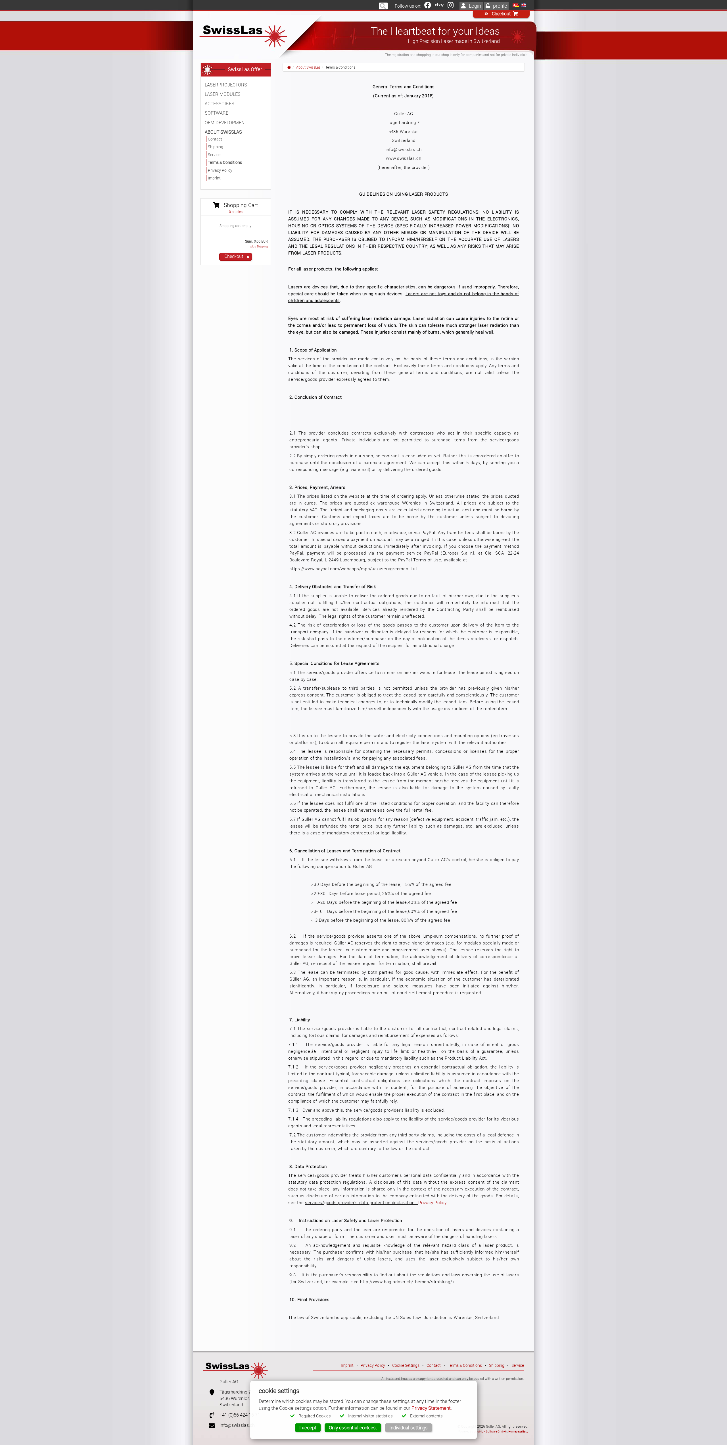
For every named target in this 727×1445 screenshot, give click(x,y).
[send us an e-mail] (209, 1425)
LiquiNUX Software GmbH (490, 1431)
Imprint (347, 1365)
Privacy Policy (432, 1202)
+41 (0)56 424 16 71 (240, 1415)
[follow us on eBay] (439, 6)
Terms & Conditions (465, 1365)
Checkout (500, 14)
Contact (434, 1365)
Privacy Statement (431, 1408)
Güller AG (229, 1382)
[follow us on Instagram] (451, 6)
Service (517, 1365)
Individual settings (408, 1427)
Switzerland (231, 1405)
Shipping (496, 1365)
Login (474, 5)
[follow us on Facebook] (427, 6)
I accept (307, 1427)
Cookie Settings (405, 1365)
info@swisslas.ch (237, 1425)
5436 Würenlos (235, 1398)
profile (499, 5)
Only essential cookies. (353, 1427)
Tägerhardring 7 (235, 1392)
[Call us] (209, 1415)
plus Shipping (259, 246)
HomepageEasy (518, 1431)
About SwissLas (308, 67)
